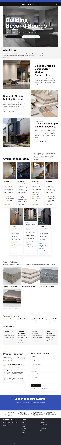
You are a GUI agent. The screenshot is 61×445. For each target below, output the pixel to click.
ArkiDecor (24, 428)
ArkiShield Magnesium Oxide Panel (10, 286)
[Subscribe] (40, 406)
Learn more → (7, 204)
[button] (3, 4)
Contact (41, 430)
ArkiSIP (23, 432)
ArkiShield (24, 424)
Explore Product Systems (13, 36)
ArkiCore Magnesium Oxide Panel (28, 286)
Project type (34, 371)
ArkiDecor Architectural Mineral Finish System (10, 309)
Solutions (42, 422)
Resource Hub (43, 428)
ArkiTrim (23, 430)
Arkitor (7, 443)
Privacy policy (12, 443)
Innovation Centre (43, 424)
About (41, 426)
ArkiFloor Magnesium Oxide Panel (47, 286)
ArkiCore (23, 422)
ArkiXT (23, 434)
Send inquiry (36, 385)
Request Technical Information (31, 36)
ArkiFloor (23, 426)
